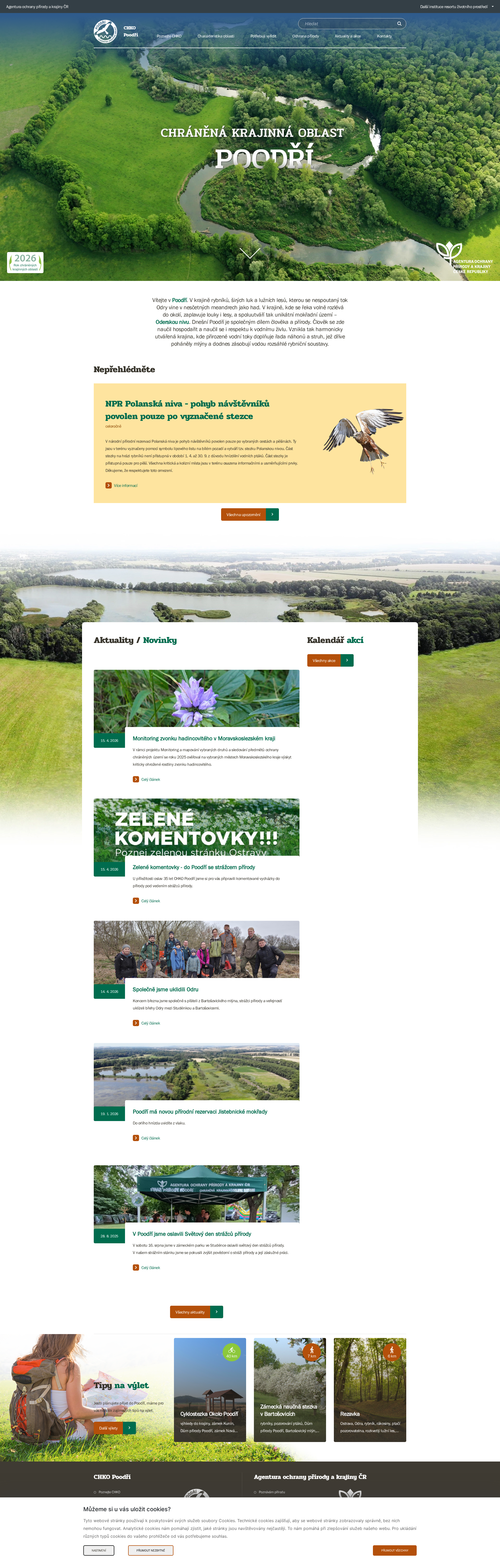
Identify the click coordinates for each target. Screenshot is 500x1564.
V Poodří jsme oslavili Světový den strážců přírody (192, 1234)
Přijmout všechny (394, 1550)
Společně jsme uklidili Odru (165, 989)
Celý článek (150, 779)
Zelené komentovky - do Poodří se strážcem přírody (194, 867)
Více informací (125, 485)
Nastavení (99, 1550)
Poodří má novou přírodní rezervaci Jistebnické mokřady (200, 1111)
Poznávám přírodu (272, 1492)
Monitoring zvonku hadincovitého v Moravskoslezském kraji (204, 738)
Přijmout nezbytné (150, 1550)
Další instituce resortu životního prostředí (454, 6)
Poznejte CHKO (109, 1492)
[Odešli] (399, 23)
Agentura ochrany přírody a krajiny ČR (37, 6)
